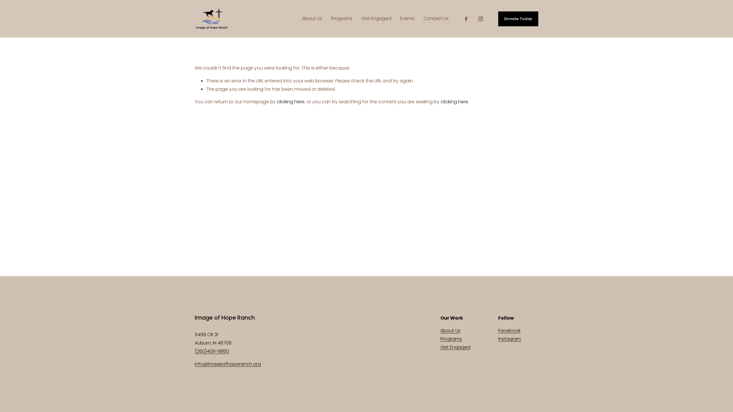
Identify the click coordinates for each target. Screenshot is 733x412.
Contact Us (436, 18)
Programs (341, 18)
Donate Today (518, 18)
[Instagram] (481, 19)
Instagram (509, 339)
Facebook (509, 330)
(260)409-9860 (212, 351)
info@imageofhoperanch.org (228, 364)
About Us (312, 18)
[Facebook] (466, 19)
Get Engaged (376, 18)
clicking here (290, 101)
